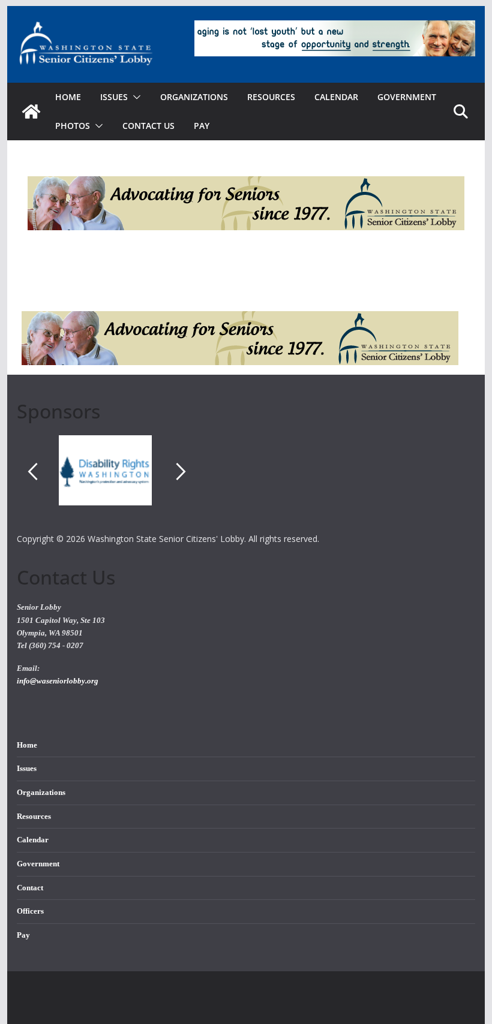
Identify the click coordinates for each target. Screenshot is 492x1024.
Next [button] (181, 471)
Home (68, 97)
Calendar (336, 97)
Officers (30, 911)
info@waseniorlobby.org (57, 681)
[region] (246, 483)
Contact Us (148, 125)
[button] (134, 97)
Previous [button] (32, 471)
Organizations (194, 97)
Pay (201, 125)
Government (406, 97)
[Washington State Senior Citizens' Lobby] (31, 111)
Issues (27, 768)
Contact (30, 888)
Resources (271, 97)
